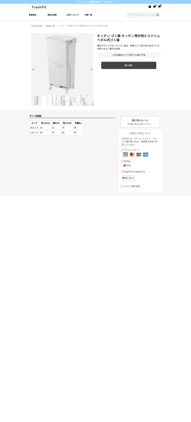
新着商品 (32, 15)
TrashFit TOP (36, 26)
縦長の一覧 (50, 26)
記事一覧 (88, 15)
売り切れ (129, 65)
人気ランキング (72, 15)
